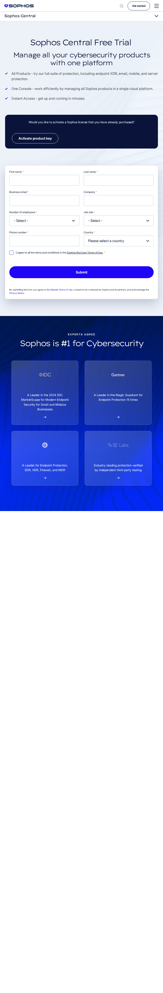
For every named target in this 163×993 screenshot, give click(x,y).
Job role (89, 212)
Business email (19, 192)
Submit (81, 272)
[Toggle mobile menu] (156, 6)
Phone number (18, 232)
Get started (138, 5)
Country (89, 232)
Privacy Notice (16, 293)
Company (90, 192)
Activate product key (35, 138)
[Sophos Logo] (19, 5)
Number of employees (23, 212)
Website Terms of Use (61, 289)
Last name (91, 171)
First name (16, 171)
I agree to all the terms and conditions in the (60, 252)
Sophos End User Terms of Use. (85, 252)
